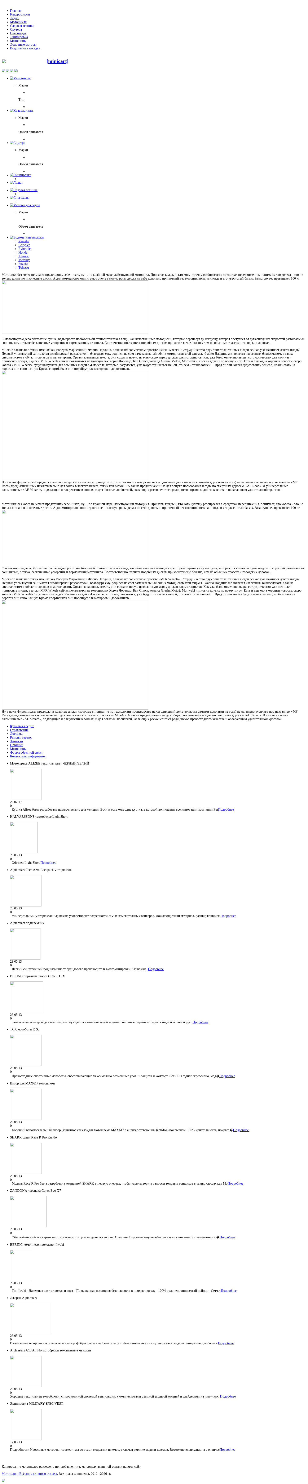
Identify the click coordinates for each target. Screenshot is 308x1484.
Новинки (16, 745)
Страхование (19, 730)
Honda (22, 252)
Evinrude (24, 248)
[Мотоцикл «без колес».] (75, 332)
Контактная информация (27, 756)
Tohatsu (23, 267)
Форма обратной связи (26, 752)
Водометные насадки (25, 48)
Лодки (14, 18)
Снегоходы (18, 33)
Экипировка (19, 37)
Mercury (24, 260)
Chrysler (24, 245)
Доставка (16, 733)
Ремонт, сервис (21, 737)
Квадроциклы (20, 14)
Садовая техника (22, 25)
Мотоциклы (18, 22)
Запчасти (16, 741)
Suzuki (23, 264)
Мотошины (18, 41)
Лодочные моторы (23, 44)
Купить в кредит (22, 726)
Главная (15, 10)
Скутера (16, 29)
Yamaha (23, 241)
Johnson (23, 256)
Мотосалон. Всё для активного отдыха (29, 1473)
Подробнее (226, 809)
